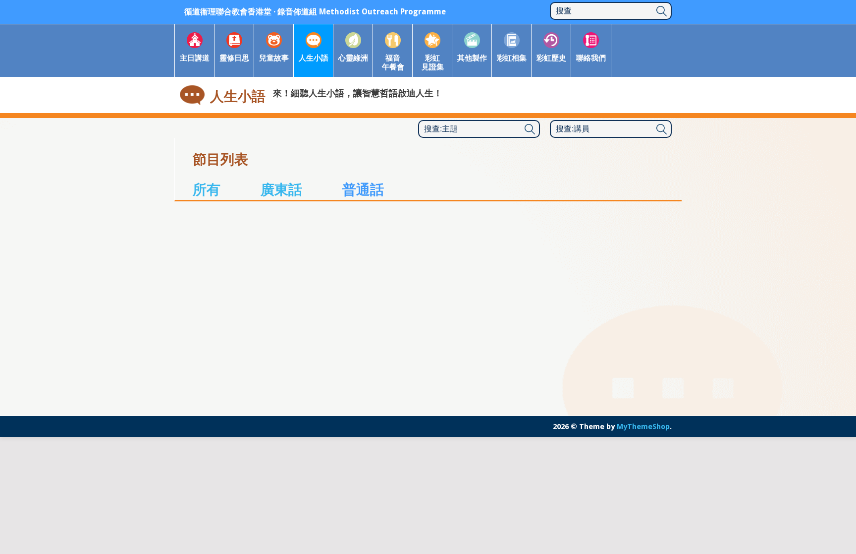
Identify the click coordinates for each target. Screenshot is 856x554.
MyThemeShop (643, 426)
